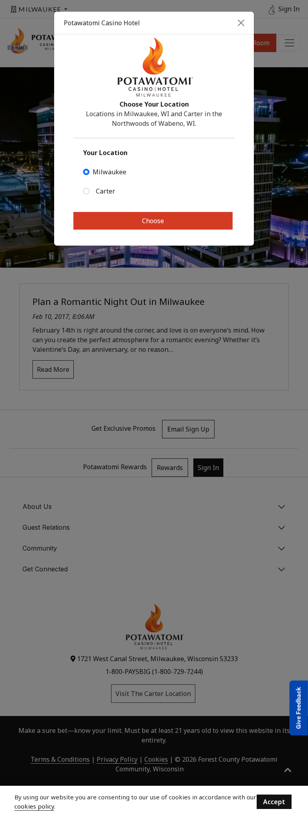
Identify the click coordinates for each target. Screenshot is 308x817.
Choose (153, 220)
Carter (105, 191)
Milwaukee (109, 171)
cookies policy (34, 806)
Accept (274, 801)
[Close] (241, 22)
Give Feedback (298, 708)
